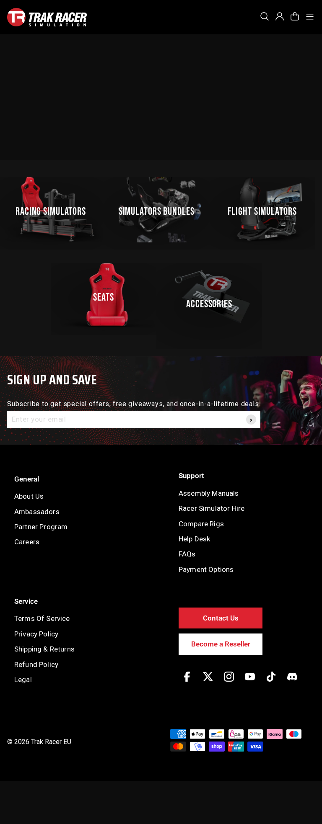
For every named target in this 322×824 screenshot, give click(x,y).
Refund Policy (36, 664)
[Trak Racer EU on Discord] (292, 683)
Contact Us (221, 618)
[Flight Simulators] (265, 209)
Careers (26, 542)
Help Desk (194, 539)
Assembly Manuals (209, 493)
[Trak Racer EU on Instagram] (229, 683)
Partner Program (41, 527)
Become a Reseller (220, 644)
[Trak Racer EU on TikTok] (271, 683)
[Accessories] (213, 296)
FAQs (187, 554)
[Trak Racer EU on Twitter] (208, 683)
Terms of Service (42, 618)
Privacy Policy (36, 634)
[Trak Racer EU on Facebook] (187, 683)
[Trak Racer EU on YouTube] (250, 683)
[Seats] (107, 296)
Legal (23, 679)
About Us (29, 496)
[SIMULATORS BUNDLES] (160, 209)
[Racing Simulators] (54, 209)
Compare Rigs (201, 524)
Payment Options (206, 569)
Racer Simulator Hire (211, 508)
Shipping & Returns (44, 649)
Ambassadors (37, 511)
